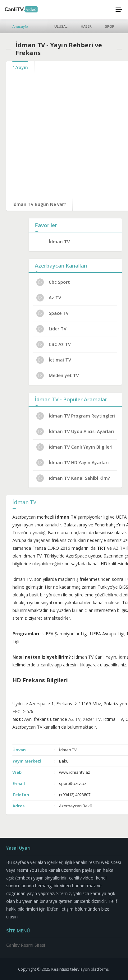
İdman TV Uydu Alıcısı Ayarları (81, 431)
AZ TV (119, 548)
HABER (86, 26)
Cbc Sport (59, 282)
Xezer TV (92, 719)
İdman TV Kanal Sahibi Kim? (79, 478)
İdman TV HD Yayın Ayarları (79, 462)
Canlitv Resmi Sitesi (25, 945)
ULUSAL (60, 26)
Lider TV (57, 329)
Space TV (59, 313)
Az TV (55, 298)
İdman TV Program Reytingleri (82, 416)
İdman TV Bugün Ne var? (39, 204)
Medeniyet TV (64, 375)
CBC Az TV (60, 344)
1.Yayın (20, 67)
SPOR (109, 26)
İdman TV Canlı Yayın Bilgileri (80, 447)
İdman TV (59, 242)
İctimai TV (60, 360)
